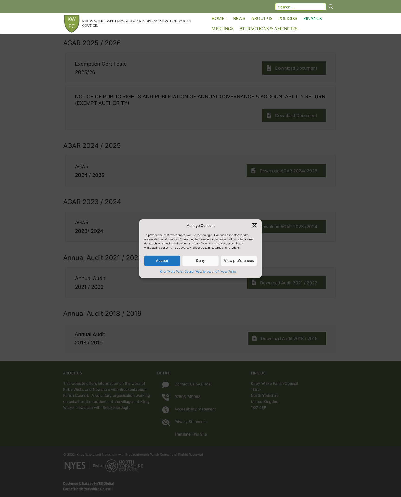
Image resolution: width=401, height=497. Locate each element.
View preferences (239, 260)
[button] (254, 225)
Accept (162, 260)
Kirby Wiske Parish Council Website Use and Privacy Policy (198, 271)
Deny (200, 260)
